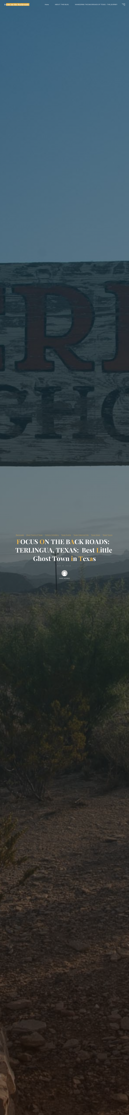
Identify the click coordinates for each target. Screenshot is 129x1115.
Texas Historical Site (81, 535)
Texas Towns (107, 535)
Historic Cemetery (52, 535)
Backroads (20, 535)
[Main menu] (123, 4)
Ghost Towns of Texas (34, 535)
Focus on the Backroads (16, 4)
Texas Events (66, 535)
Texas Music (95, 535)
